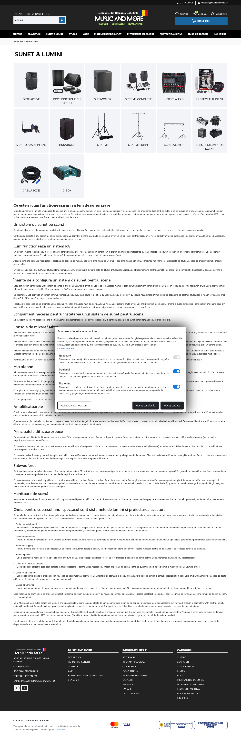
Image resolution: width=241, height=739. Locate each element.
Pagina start (18, 41)
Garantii (127, 680)
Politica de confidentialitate (85, 675)
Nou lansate (135, 24)
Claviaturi (34, 34)
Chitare (17, 34)
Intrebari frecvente (135, 675)
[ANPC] (176, 725)
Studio (73, 34)
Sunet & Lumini (54, 34)
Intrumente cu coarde (140, 34)
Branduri (73, 680)
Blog (48, 14)
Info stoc (128, 684)
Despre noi (74, 657)
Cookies (73, 666)
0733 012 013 (186, 2)
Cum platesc (130, 666)
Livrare (18, 14)
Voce (86, 34)
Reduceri (103, 24)
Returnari (34, 14)
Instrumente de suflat (107, 34)
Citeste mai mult (66, 348)
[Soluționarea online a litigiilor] (211, 725)
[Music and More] (120, 15)
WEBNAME (60, 729)
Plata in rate (130, 671)
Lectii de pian (130, 693)
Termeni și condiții (79, 662)
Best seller (118, 24)
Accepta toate (172, 405)
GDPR (71, 671)
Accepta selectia (145, 405)
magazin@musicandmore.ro (214, 2)
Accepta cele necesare (74, 405)
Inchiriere (220, 34)
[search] (62, 20)
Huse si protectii (198, 34)
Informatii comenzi (133, 662)
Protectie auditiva (171, 34)
